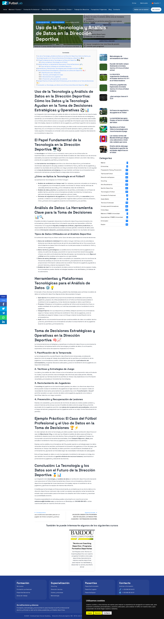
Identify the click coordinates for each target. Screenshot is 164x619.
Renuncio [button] (98, 613)
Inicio (5, 9)
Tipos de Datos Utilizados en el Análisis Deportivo (56, 66)
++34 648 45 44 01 (128, 589)
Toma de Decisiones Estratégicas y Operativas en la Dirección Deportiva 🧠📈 (61, 70)
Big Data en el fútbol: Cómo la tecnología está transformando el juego (119, 129)
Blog (110, 9)
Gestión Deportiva (114, 188)
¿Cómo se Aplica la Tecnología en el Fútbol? (54, 62)
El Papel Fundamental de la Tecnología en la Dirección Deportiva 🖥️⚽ (58, 60)
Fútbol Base (114, 210)
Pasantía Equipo (90, 592)
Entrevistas (114, 166)
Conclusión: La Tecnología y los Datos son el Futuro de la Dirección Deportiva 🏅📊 (62, 85)
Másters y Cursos (15, 9)
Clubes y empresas (57, 592)
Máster (114, 163)
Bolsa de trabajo (22, 596)
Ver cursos (156, 9)
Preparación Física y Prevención (114, 170)
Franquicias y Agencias (99, 9)
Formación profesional (24, 589)
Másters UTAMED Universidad (114, 213)
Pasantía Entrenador (91, 586)
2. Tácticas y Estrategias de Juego (52, 75)
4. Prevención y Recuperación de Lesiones (54, 79)
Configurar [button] (107, 613)
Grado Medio (114, 199)
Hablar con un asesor (141, 9)
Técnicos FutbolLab (114, 203)
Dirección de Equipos (58, 22)
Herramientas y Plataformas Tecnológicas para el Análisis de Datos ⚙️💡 (60, 68)
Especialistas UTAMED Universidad (114, 217)
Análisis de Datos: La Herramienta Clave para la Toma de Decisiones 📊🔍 (60, 64)
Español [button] (157, 3)
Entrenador (114, 221)
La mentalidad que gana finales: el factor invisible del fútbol (119, 120)
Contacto (116, 9)
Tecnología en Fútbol (43, 22)
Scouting (114, 181)
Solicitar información (126, 586)
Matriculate (144, 3)
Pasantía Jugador (91, 589)
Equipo (114, 224)
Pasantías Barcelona (49, 9)
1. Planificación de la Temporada (50, 72)
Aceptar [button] (89, 613)
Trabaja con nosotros (81, 9)
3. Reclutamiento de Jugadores (51, 77)
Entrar (134, 3)
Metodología (55, 596)
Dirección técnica (56, 589)
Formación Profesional (31, 9)
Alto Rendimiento (114, 184)
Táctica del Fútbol (114, 174)
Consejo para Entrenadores (114, 206)
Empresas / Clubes (65, 9)
